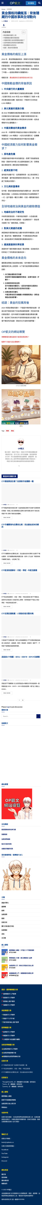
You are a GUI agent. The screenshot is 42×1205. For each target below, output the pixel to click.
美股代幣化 (5, 903)
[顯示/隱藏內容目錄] (22, 32)
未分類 (4, 938)
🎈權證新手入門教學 (8, 1035)
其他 (3, 934)
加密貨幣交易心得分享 (9, 1103)
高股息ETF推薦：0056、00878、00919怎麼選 (21, 656)
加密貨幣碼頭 (6, 839)
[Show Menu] (2, 3)
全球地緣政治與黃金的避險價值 (13, 43)
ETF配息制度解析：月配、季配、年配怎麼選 (19, 570)
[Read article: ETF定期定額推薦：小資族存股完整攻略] (21, 625)
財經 (7, 431)
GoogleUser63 (8, 1082)
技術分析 (4, 922)
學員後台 (4, 1107)
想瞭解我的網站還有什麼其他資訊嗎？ (15, 337)
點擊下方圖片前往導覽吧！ (11, 342)
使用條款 (4, 1177)
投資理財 (9, 9)
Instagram (5, 1157)
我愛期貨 (4, 834)
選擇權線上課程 (7, 1096)
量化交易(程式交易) (8, 926)
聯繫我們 (4, 1183)
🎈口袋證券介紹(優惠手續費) (11, 1039)
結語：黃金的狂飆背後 (10, 48)
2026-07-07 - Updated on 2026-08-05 (18, 593)
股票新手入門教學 (9, 1032)
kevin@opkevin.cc (8, 1142)
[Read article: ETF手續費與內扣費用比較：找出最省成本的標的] (21, 539)
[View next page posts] (22, 700)
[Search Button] (39, 3)
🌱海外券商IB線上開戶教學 (10, 1022)
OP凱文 (5, 21)
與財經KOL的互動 (22, 1082)
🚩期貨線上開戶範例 (8, 1001)
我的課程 (31, 3)
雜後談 (13, 1084)
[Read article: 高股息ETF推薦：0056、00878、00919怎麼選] (21, 669)
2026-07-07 (11, 504)
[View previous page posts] (19, 700)
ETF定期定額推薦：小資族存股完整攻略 (17, 613)
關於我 (4, 1174)
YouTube (4, 1153)
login (8, 707)
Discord (4, 1161)
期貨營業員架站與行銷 (9, 829)
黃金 (12, 431)
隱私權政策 (5, 1180)
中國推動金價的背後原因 (11, 38)
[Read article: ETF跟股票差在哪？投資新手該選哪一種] (21, 493)
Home (3, 9)
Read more (7, 517)
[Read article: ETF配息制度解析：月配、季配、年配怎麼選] (21, 582)
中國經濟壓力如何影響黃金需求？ (14, 40)
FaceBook (5, 1150)
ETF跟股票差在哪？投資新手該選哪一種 (17, 481)
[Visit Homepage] (14, 3)
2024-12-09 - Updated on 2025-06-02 (22, 21)
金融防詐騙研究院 (7, 848)
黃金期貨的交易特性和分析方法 (21, 77)
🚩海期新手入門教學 (8, 1005)
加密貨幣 (4, 914)
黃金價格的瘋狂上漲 (9, 35)
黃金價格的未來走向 (9, 45)
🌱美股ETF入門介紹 (8, 1018)
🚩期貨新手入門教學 (8, 997)
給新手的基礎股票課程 (9, 1100)
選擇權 (4, 906)
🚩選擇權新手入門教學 (9, 994)
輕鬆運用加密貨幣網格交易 (11, 1056)
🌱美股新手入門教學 (8, 1015)
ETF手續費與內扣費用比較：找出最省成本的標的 (20, 525)
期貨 (3, 918)
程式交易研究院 (7, 844)
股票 (3, 910)
